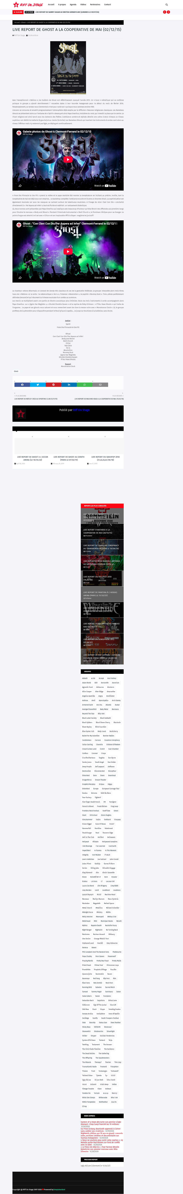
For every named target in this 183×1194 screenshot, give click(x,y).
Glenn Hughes (106, 815)
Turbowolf (114, 1071)
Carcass (98, 740)
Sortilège (85, 1018)
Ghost (23, 22)
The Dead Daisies (88, 1053)
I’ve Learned (100, 846)
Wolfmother (103, 1102)
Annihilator (110, 696)
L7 (101, 881)
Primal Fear (99, 965)
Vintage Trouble (88, 1089)
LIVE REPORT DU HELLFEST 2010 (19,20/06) (97, 578)
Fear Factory (86, 797)
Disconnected (99, 771)
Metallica (99, 908)
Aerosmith (105, 683)
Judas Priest (86, 864)
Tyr (106, 1075)
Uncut (84, 1084)
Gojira (98, 820)
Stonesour (108, 1027)
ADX (96, 683)
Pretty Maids (116, 961)
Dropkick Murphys (88, 784)
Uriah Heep (104, 1084)
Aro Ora (99, 705)
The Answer (107, 1045)
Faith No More (106, 793)
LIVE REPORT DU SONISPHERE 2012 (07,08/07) (98, 641)
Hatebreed (109, 828)
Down (102, 775)
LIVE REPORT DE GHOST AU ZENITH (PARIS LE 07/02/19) (69, 458)
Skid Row (85, 1009)
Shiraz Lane (112, 1000)
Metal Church (87, 908)
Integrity (85, 855)
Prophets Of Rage (100, 970)
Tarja (110, 1040)
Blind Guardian (100, 727)
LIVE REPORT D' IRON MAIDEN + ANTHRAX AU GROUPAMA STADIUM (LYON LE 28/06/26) (101, 563)
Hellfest (101, 837)
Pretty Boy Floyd (103, 961)
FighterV (98, 797)
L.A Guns (94, 881)
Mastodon (85, 903)
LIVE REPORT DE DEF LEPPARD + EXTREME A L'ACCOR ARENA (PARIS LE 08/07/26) (101, 656)
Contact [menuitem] (107, 4)
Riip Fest (106, 978)
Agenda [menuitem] (73, 4)
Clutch (102, 749)
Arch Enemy (116, 700)
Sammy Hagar (97, 992)
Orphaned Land (88, 943)
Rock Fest (109, 983)
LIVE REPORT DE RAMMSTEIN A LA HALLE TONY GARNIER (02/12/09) (101, 515)
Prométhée (86, 970)
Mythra (84, 925)
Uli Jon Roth (99, 1080)
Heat (97, 833)
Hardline (98, 828)
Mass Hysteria (113, 899)
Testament (96, 1045)
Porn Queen (100, 956)
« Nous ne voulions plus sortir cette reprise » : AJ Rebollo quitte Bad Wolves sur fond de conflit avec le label (102, 1142)
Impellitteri (86, 850)
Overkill (100, 943)
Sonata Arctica (87, 1014)
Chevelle (99, 744)
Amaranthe (111, 692)
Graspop (117, 820)
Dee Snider (112, 762)
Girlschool (93, 815)
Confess (85, 753)
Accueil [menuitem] (51, 4)
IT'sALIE (107, 855)
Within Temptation (88, 1102)
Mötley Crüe (111, 917)
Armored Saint (87, 705)
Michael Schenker (112, 908)
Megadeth (96, 903)
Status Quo (103, 1023)
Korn (106, 877)
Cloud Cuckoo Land (89, 749)
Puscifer (113, 970)
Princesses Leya (113, 965)
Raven (109, 974)
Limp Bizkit (114, 886)
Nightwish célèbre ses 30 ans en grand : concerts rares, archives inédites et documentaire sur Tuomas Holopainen (102, 1135)
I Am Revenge (87, 846)
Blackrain (117, 722)
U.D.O (113, 1075)
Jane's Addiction (88, 859)
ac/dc (93, 678)
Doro (95, 775)
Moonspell (100, 917)
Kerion (84, 868)
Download (112, 775)
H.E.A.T (111, 824)
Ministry (99, 912)
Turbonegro (103, 1071)
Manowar (85, 899)
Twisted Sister (87, 1075)
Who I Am (114, 1098)
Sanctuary (109, 992)
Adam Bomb (86, 683)
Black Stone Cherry (103, 722)
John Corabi (114, 859)
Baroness (115, 709)
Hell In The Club (88, 837)
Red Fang (96, 978)
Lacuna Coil (110, 881)
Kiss (97, 872)
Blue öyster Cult (88, 731)
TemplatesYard (59, 1190)
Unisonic (93, 1084)
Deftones (111, 767)
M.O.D (99, 895)
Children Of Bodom (113, 744)
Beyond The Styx (88, 714)
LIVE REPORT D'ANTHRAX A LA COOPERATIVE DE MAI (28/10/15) (97, 531)
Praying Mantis (87, 961)
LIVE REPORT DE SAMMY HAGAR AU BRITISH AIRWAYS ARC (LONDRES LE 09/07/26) (67, 12)
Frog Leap (114, 806)
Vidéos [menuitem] (83, 4)
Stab (84, 1023)
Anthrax (85, 700)
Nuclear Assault (99, 934)
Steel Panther (116, 1023)
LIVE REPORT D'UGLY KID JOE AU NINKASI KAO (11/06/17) (101, 625)
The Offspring (87, 1058)
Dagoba (101, 758)
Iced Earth (112, 846)
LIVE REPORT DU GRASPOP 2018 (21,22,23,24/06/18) (105, 458)
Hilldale (95, 842)
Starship (92, 1023)
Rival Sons (86, 983)
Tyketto (99, 1075)
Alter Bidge (99, 692)
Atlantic (108, 705)
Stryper (93, 1036)
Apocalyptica (103, 700)
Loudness (116, 890)
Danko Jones (87, 762)
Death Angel (99, 762)
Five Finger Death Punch (91, 802)
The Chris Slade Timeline (91, 1049)
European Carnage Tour (110, 789)
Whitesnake (103, 1098)
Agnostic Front (87, 687)
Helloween (111, 837)
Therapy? (98, 1062)
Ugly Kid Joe (86, 1080)
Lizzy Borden (86, 890)
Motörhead (86, 921)
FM (105, 802)
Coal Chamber (113, 749)
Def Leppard (99, 767)
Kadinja (97, 864)
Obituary (112, 934)
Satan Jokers (87, 996)
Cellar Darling (87, 744)
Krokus (84, 881)
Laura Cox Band (88, 886)
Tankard (102, 1040)
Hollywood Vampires (109, 842)
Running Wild (87, 987)
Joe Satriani (102, 859)
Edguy (110, 784)
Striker (84, 1036)
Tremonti (103, 1067)
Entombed (86, 789)
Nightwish (98, 930)
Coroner (95, 753)
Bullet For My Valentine (90, 736)
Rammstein (100, 974)
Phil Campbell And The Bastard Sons (95, 952)
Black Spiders (87, 722)
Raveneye (85, 978)
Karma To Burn (109, 864)
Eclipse (101, 784)
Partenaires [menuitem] (95, 4)
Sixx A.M (113, 1005)
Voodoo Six (86, 1093)
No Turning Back (112, 930)
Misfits (108, 912)
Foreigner (112, 802)
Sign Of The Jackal (100, 1005)
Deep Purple (87, 767)
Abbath (84, 678)
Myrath (119, 921)
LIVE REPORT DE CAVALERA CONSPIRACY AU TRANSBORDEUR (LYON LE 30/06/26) (101, 547)
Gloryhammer (87, 820)
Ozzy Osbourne (112, 943)
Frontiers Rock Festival (90, 811)
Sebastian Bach (88, 1000)
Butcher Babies (108, 736)
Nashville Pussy (111, 925)
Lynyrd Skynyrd (87, 895)
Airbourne (100, 687)
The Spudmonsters (102, 1058)
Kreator (114, 877)
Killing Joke (95, 868)
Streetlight (111, 1031)
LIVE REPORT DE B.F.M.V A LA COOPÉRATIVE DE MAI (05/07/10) (97, 609)
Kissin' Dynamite (108, 872)
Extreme (94, 793)
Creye (103, 753)
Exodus (84, 793)
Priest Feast (86, 965)
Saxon (97, 996)
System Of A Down (89, 1040)
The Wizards (86, 1062)
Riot (114, 978)
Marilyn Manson (98, 899)
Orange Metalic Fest (101, 939)
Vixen (100, 1089)
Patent (94, 947)
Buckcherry (114, 731)
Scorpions (107, 996)
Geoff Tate (106, 811)
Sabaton (98, 987)
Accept (101, 678)
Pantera (85, 947)
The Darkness (109, 1049)
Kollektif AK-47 (95, 877)
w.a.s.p (105, 1093)
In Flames (97, 850)
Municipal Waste (107, 921)
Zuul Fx (113, 1102)
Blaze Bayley (87, 727)
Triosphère (114, 1067)
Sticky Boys (86, 1027)
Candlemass (86, 740)
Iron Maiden (96, 855)
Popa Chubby (87, 956)
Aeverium (115, 683)
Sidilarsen (86, 1005)
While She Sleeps (88, 1098)
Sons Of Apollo (114, 1014)
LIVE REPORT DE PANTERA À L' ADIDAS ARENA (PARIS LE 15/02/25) (100, 594)
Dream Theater (100, 780)
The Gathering (104, 1053)
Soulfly (95, 1018)
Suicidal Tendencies (107, 1036)
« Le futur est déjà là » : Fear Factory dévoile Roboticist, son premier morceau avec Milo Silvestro (100, 1149)
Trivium (85, 1071)
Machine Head (110, 895)
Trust (93, 1071)
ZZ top (84, 1106)
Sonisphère (101, 1014)
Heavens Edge (108, 833)
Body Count (102, 731)
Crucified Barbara (88, 758)
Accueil (17, 22)
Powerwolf (112, 956)
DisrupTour (112, 771)
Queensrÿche (87, 974)
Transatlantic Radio (89, 1067)
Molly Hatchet (87, 917)
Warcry (114, 1093)
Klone (84, 877)
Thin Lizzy (117, 1062)
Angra (100, 696)
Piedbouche (117, 952)
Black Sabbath (105, 718)
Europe (95, 789)
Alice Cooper (87, 692)
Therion (108, 1062)
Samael (85, 992)
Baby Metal (104, 709)
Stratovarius (98, 1031)
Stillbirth (97, 1027)
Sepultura (101, 1000)
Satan (118, 992)
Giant (84, 815)
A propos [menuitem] (62, 4)
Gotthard (107, 820)
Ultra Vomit (111, 1080)
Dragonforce (87, 780)
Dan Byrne (112, 758)
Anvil (93, 700)
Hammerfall (86, 828)
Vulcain (97, 1093)
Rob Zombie (98, 983)
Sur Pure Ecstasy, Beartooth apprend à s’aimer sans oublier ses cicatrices (100, 1130)
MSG (95, 921)
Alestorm (110, 687)
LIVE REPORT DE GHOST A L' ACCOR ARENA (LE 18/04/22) (32, 458)
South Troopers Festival (110, 1018)
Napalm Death (96, 925)
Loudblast (106, 890)
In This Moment (110, 850)
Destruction (86, 771)
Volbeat (108, 1089)
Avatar (117, 705)
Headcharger (87, 833)
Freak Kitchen (102, 806)
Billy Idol (101, 714)
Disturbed (85, 775)
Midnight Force (87, 912)
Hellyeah (85, 842)
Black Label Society (89, 718)
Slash (94, 1009)
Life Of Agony (102, 886)
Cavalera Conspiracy (112, 740)
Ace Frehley (111, 678)
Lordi (97, 890)
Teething (85, 1045)
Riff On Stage (20, 35)
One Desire (86, 939)
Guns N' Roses (100, 824)
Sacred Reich (110, 987)
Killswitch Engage (108, 868)
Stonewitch (86, 1031)
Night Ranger (87, 930)
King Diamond (87, 872)
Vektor (114, 1084)
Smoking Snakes (115, 1009)
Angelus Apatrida (88, 696)
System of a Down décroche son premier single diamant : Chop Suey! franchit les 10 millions (101, 1123)
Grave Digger (87, 824)
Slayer (102, 1009)
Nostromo (85, 934)
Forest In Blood (88, 806)
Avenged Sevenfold (89, 709)
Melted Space (109, 903)
